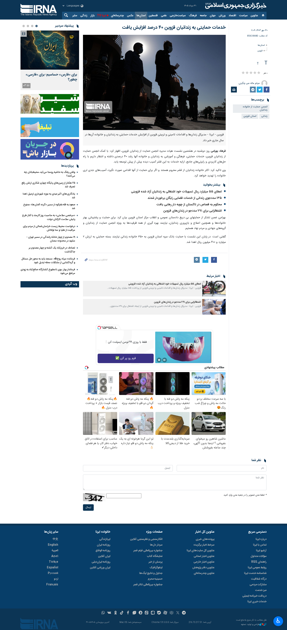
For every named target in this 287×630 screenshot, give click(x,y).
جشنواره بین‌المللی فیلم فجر (147, 550)
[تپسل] (99, 328)
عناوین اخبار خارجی (203, 562)
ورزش (222, 15)
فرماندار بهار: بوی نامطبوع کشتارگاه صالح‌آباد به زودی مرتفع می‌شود (47, 271)
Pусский (53, 573)
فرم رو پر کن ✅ (125, 358)
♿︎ (278, 620)
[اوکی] (115, 613)
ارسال (88, 507)
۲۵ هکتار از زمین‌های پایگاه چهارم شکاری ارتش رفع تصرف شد (48, 185)
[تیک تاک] (121, 613)
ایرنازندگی (104, 539)
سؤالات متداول (258, 556)
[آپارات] (165, 613)
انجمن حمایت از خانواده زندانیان (255, 108)
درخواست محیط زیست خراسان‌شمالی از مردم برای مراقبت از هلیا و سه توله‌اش (49, 228)
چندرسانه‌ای (117, 15)
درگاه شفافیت (258, 579)
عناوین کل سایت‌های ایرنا (200, 550)
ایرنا (235, 6)
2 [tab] (32, 26)
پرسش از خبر (155, 562)
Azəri (54, 556)
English (53, 545)
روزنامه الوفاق (102, 550)
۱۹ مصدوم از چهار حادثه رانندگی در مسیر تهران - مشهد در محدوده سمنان (50, 239)
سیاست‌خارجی (178, 15)
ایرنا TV (101, 15)
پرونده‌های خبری (205, 539)
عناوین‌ (254, 15)
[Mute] (164, 360)
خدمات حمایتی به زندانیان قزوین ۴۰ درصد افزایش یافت (174, 27)
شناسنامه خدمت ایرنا (255, 573)
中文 (55, 539)
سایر (74, 15)
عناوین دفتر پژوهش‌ (203, 567)
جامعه (203, 15)
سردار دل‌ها (156, 545)
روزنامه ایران (103, 545)
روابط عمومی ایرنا (257, 567)
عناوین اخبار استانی (204, 556)
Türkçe (53, 562)
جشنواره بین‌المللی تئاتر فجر (147, 584)
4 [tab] (23, 26)
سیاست (243, 15)
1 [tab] (36, 26)
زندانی (264, 116)
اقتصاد (232, 15)
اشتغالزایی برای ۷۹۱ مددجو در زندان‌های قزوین (192, 211)
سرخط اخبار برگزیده (203, 545)
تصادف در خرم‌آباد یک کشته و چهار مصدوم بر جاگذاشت (52, 250)
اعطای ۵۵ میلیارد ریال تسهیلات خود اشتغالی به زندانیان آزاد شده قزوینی (176, 191)
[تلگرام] (184, 613)
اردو (56, 579)
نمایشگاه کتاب (154, 556)
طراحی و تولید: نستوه (250, 624)
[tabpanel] (49, 60)
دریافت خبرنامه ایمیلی (254, 596)
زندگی (83, 15)
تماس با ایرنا (259, 545)
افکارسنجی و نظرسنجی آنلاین (146, 539)
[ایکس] (177, 613)
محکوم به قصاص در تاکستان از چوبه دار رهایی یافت (189, 204)
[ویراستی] (134, 613)
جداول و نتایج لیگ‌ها (150, 573)
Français (52, 584)
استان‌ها (141, 15)
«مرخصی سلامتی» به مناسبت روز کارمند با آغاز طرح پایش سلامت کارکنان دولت (48, 217)
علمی (164, 15)
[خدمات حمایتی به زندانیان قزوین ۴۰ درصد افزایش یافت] (154, 82)
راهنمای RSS (258, 562)
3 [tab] (28, 26)
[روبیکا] (171, 613)
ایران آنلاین (104, 556)
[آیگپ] (152, 613)
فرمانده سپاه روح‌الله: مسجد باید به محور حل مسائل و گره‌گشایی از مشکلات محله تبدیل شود (48, 261)
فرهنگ (193, 15)
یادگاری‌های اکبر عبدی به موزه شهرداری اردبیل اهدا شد (49, 196)
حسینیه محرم (155, 579)
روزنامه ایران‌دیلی (101, 562)
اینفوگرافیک (156, 567)
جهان (213, 15)
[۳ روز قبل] (49, 50)
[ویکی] (109, 613)
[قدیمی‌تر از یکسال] (214, 288)
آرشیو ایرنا (261, 550)
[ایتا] (146, 613)
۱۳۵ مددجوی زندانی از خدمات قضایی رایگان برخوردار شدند (185, 198)
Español (52, 567)
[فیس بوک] (128, 613)
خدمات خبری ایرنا (256, 601)
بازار (92, 15)
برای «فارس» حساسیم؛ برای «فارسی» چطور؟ (51, 77)
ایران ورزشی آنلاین (100, 567)
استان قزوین (249, 116)
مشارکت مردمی (258, 584)
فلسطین (153, 15)
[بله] (159, 613)
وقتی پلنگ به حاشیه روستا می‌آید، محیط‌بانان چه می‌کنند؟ (49, 174)
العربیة (55, 550)
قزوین (260, 51)
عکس (130, 15)
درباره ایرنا (261, 539)
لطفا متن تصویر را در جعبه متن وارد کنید (245, 495)
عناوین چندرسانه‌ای (204, 573)
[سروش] (140, 613)
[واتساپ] (103, 613)
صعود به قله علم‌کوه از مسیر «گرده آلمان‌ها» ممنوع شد (49, 207)
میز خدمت (260, 590)
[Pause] (159, 360)
